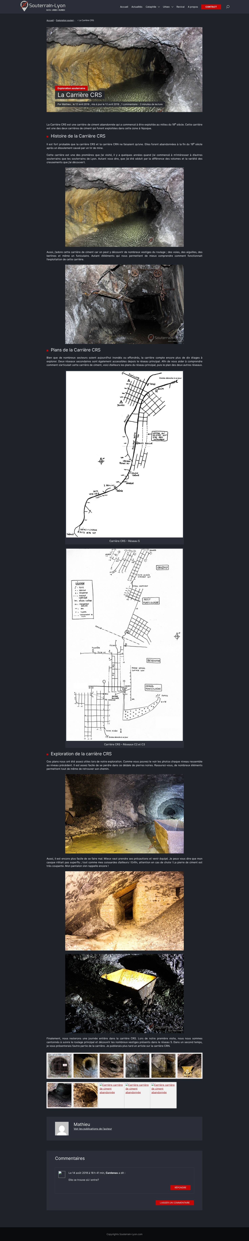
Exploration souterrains (71, 88)
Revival (180, 6)
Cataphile (151, 6)
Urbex (166, 6)
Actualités (136, 6)
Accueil (124, 6)
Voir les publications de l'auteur (93, 1128)
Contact (211, 6)
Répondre (180, 1187)
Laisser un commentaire (175, 1202)
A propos (193, 6)
